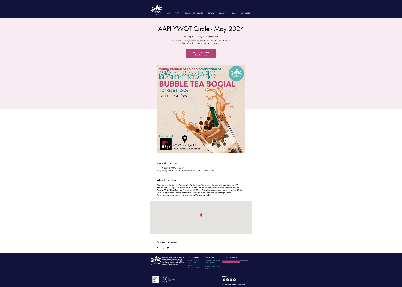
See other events (201, 55)
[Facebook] (224, 279)
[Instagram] (227, 279)
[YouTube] (234, 279)
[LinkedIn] (231, 279)
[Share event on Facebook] (158, 247)
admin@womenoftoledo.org (212, 266)
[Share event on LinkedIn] (168, 247)
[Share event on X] (163, 247)
